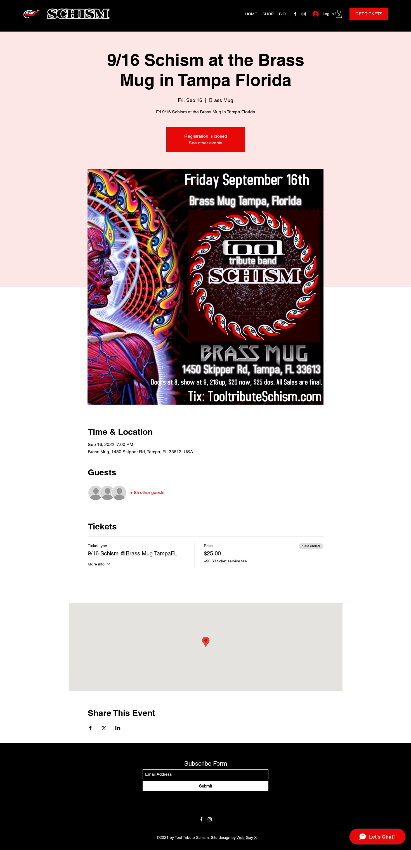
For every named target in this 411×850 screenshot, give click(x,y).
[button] (339, 14)
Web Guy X (247, 837)
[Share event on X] (104, 728)
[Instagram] (303, 14)
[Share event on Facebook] (90, 728)
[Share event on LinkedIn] (118, 728)
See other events (205, 142)
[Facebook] (295, 14)
